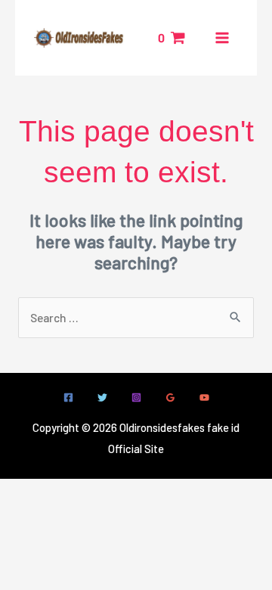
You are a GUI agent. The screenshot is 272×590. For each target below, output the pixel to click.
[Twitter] (102, 397)
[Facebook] (68, 397)
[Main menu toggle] (222, 38)
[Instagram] (136, 397)
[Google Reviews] (170, 397)
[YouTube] (204, 397)
